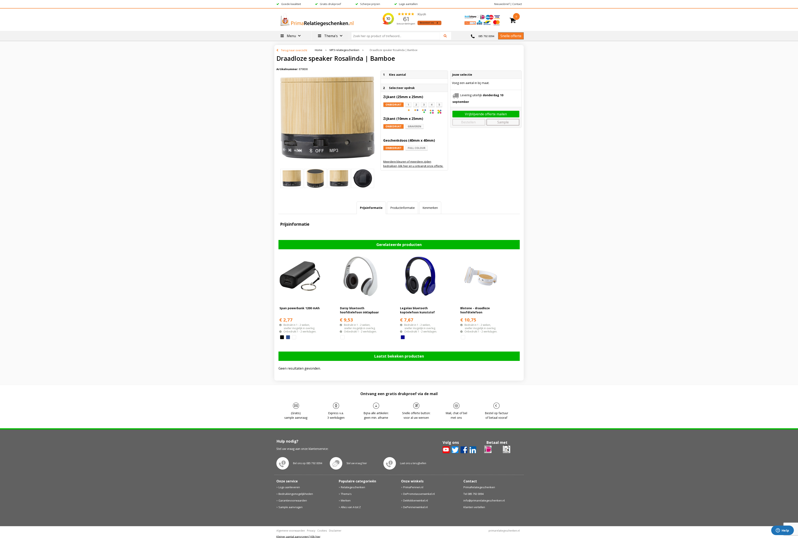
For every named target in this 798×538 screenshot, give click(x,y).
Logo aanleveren (289, 487)
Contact (517, 4)
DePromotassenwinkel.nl (419, 494)
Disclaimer (335, 530)
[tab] (371, 208)
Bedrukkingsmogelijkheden (295, 494)
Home (318, 50)
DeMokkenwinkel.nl (415, 500)
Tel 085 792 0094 (473, 494)
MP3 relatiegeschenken (344, 50)
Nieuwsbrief (502, 4)
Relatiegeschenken (353, 487)
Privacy (311, 530)
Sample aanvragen (290, 507)
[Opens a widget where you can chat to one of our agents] (782, 531)
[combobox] (397, 36)
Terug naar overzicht (294, 50)
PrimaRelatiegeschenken (479, 487)
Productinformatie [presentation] (402, 208)
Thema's (346, 494)
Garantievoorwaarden (292, 500)
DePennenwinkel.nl (415, 507)
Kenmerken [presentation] (430, 208)
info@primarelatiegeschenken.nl (484, 500)
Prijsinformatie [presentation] (371, 208)
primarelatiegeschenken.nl (504, 530)
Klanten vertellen (474, 507)
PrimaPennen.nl (413, 487)
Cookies (322, 530)
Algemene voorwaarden (290, 530)
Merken (346, 500)
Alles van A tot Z (351, 507)
